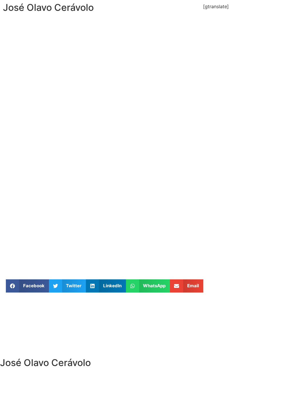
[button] (27, 286)
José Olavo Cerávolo (48, 7)
